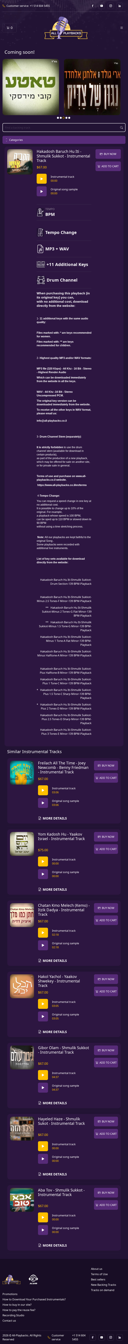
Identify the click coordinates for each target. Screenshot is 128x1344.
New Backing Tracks (103, 1285)
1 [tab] (58, 118)
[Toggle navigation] (122, 27)
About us (96, 1269)
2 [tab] (61, 118)
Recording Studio (13, 1315)
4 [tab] (67, 118)
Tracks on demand (102, 1290)
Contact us (9, 1320)
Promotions (10, 1294)
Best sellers (98, 1279)
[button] (64, 140)
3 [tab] (64, 118)
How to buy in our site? (17, 1305)
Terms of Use (99, 1274)
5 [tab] (69, 118)
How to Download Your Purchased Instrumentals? (34, 1299)
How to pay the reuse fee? (18, 1310)
